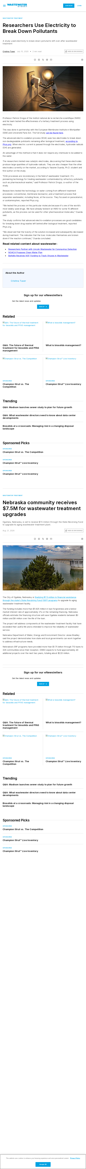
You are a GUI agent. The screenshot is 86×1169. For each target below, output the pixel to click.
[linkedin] (39, 60)
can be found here (54, 133)
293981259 (56, 547)
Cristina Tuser (9, 51)
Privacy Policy (75, 1158)
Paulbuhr (65, 547)
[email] (51, 60)
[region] (43, 1161)
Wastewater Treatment (13, 18)
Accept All (43, 1164)
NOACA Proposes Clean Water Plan (25, 252)
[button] (4, 5)
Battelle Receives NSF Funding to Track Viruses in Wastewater (38, 255)
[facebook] (35, 60)
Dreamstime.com (74, 547)
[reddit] (47, 60)
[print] (82, 60)
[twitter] (43, 60)
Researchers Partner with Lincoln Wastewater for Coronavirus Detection (42, 249)
